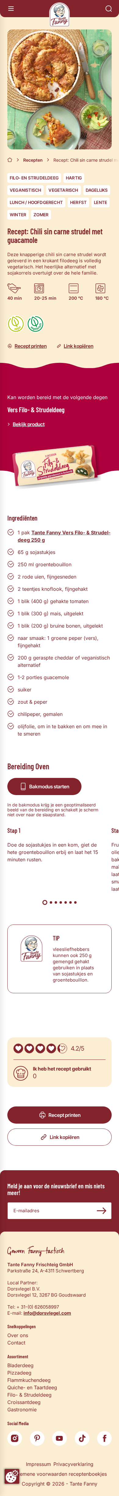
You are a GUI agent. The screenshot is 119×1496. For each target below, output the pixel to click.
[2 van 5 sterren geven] (29, 1048)
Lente (100, 202)
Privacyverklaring (73, 1464)
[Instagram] (14, 1438)
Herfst (78, 202)
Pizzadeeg (19, 1373)
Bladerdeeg (20, 1365)
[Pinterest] (37, 1438)
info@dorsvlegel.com (47, 1313)
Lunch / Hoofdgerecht (36, 202)
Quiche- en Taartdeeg (32, 1387)
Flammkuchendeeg (29, 1380)
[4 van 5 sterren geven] (51, 1048)
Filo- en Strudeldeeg (34, 177)
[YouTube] (59, 1438)
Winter (18, 214)
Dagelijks (97, 190)
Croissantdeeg (24, 1402)
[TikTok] (82, 1438)
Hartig (74, 177)
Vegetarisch (63, 190)
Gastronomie (22, 1409)
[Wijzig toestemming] (12, 1476)
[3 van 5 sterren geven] (40, 1048)
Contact (16, 1343)
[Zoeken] (108, 8)
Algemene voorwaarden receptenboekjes (59, 1474)
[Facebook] (104, 1438)
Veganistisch (25, 190)
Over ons (17, 1335)
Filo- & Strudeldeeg (29, 1395)
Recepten (33, 160)
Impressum (38, 1464)
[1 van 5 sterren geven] (18, 1048)
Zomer (41, 214)
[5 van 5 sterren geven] (62, 1048)
